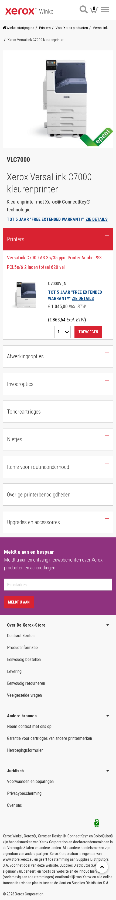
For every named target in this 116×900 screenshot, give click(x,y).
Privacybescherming (24, 793)
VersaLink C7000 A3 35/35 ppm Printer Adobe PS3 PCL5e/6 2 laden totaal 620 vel (54, 262)
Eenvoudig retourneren (26, 683)
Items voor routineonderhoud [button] (38, 467)
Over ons (14, 805)
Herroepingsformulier (25, 750)
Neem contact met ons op (29, 726)
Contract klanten (21, 635)
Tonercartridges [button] (24, 411)
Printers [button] (15, 239)
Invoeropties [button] (20, 384)
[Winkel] (20, 11)
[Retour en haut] (102, 867)
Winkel (47, 11)
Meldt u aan (19, 602)
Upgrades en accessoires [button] (33, 522)
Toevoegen (88, 332)
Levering (14, 671)
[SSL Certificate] (97, 825)
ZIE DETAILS (97, 219)
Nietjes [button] (14, 439)
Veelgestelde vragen (24, 695)
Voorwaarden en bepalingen (30, 781)
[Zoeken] (84, 9)
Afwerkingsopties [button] (25, 356)
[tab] (58, 295)
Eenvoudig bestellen (24, 659)
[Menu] (105, 9)
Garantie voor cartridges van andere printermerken (49, 738)
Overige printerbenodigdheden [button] (38, 494)
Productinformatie (22, 647)
